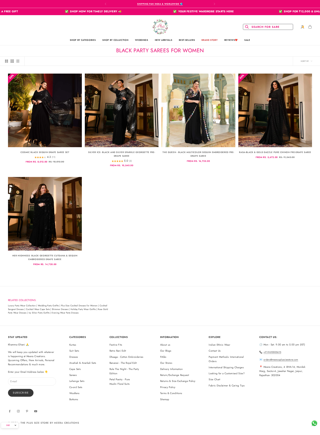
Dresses (73, 357)
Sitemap (164, 399)
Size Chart (214, 379)
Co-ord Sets (75, 387)
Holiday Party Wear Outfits (83, 309)
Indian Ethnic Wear (219, 345)
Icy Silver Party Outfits (39, 312)
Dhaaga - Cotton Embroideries (126, 357)
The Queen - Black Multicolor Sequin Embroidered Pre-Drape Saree (198, 154)
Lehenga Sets (76, 381)
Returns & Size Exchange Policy (178, 381)
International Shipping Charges (226, 367)
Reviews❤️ (231, 40)
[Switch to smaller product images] (12, 61)
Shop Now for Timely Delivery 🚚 (58, 11)
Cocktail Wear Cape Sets (38, 309)
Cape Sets (75, 369)
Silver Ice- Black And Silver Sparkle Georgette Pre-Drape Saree (121, 154)
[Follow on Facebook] (9, 411)
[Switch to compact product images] (17, 61)
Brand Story (210, 40)
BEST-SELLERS (187, 40)
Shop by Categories (83, 40)
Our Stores (166, 363)
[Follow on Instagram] (18, 411)
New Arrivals (163, 40)
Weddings (141, 40)
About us (165, 345)
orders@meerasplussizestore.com (281, 359)
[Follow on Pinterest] (27, 411)
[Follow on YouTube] (35, 411)
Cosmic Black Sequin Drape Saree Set (44, 152)
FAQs (163, 357)
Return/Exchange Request (174, 375)
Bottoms (73, 399)
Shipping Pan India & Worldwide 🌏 (160, 3)
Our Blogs (165, 351)
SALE (247, 40)
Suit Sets (74, 351)
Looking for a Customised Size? (226, 373)
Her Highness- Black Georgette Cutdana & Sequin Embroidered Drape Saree (45, 257)
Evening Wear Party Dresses (65, 312)
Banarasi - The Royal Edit (123, 363)
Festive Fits (116, 345)
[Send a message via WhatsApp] (314, 423)
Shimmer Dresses (60, 309)
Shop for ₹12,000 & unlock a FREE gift (275, 11)
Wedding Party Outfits (48, 305)
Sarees (73, 375)
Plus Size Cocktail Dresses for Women (79, 305)
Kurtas (72, 345)
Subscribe (21, 393)
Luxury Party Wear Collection (22, 305)
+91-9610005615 (272, 352)
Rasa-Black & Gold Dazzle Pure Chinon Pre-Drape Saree (275, 152)
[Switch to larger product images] (6, 61)
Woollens (74, 393)
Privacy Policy (167, 387)
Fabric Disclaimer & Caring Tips (226, 385)
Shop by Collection (115, 40)
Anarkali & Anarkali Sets (82, 363)
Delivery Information (171, 369)
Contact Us (214, 351)
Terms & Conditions (171, 393)
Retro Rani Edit (118, 351)
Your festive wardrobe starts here (168, 11)
